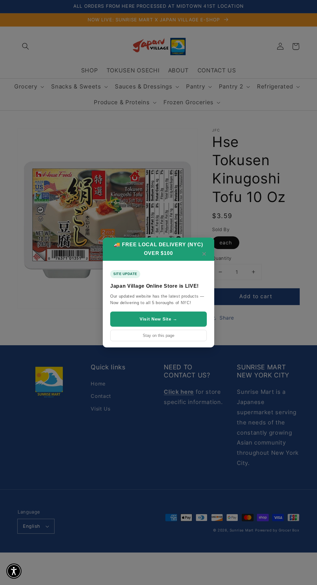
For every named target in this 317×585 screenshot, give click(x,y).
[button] (14, 571)
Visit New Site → (158, 318)
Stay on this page (158, 335)
